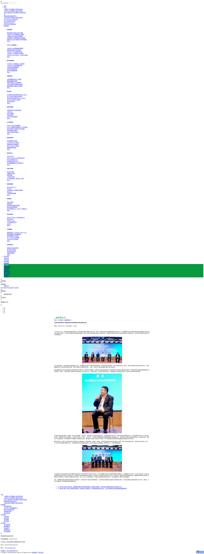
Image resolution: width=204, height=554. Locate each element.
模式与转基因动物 (10, 60)
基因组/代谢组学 (10, 106)
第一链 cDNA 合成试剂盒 (11, 19)
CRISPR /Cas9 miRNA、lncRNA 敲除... (17, 55)
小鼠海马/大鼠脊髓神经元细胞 (15, 34)
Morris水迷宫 (10, 172)
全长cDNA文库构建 (12, 239)
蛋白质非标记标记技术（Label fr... (16, 98)
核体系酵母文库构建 (12, 236)
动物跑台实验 (11, 173)
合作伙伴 (6, 258)
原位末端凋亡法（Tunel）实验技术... (17, 208)
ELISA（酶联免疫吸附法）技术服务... (17, 127)
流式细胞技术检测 (12, 141)
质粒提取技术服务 (12, 130)
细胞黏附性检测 (11, 147)
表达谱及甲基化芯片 (12, 161)
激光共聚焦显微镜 (12, 207)
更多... (9, 41)
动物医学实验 (9, 75)
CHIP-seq (9, 112)
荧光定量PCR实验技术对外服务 (16, 129)
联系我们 (6, 276)
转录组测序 (10, 115)
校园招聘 (6, 274)
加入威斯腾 (7, 273)
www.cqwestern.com (10, 547)
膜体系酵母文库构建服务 (14, 234)
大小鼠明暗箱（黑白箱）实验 (15, 178)
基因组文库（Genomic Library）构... (17, 232)
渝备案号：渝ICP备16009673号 (9, 550)
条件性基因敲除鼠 (12, 70)
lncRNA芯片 (10, 156)
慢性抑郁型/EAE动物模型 (14, 82)
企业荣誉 (6, 269)
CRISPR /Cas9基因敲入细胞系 (15, 53)
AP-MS (9, 224)
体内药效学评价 (10, 244)
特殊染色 (9, 203)
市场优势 (6, 259)
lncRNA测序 (10, 113)
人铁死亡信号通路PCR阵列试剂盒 (13, 11)
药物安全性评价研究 (12, 248)
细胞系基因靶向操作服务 (14, 50)
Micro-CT (9, 191)
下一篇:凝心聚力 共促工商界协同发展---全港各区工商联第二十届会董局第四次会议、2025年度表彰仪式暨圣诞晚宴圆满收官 (92, 488)
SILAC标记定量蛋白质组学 (14, 96)
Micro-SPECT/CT (11, 187)
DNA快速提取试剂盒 (10, 21)
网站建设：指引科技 (37, 552)
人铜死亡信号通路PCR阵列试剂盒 (13, 9)
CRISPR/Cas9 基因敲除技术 (14, 51)
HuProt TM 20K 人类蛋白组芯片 (16, 158)
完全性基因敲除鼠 (12, 69)
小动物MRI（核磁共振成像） (15, 190)
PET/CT (9, 188)
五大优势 (6, 263)
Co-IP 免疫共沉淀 (12, 222)
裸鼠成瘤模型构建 (12, 81)
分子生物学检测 (10, 122)
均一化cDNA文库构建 (13, 237)
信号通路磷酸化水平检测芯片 (15, 163)
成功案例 (6, 261)
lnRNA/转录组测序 (12, 116)
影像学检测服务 (10, 183)
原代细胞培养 (9, 29)
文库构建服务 (9, 229)
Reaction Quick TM (9, 22)
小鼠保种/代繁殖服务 (13, 67)
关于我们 (6, 264)
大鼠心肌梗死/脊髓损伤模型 (15, 84)
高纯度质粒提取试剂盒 (10, 16)
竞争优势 (6, 256)
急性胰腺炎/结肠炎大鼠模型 (15, 86)
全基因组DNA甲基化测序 (14, 110)
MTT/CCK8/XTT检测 (13, 146)
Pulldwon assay (11, 220)
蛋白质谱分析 (11, 101)
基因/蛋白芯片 (10, 152)
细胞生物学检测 (10, 137)
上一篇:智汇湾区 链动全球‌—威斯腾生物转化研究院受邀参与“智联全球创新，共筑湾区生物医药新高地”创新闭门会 (89, 486)
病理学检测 (9, 198)
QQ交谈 (4, 287)
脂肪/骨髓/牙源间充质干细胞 (15, 33)
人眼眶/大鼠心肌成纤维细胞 (15, 36)
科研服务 (6, 25)
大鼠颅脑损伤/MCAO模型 (14, 79)
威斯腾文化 (7, 268)
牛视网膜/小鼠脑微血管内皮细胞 (16, 38)
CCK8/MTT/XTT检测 (13, 142)
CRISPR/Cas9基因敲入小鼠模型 (16, 64)
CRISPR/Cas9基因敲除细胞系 (15, 48)
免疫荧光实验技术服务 (13, 205)
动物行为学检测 (10, 168)
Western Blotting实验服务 (14, 125)
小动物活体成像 (11, 193)
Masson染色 (10, 202)
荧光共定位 (10, 219)
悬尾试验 (9, 175)
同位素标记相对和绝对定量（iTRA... (17, 94)
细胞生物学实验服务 (12, 144)
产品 (5, 7)
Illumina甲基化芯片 (12, 159)
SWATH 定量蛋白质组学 (14, 99)
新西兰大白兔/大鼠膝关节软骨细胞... (17, 39)
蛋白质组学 (9, 91)
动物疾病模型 (11, 253)
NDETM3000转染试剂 (10, 24)
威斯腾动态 (7, 271)
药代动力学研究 (11, 249)
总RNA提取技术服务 (13, 132)
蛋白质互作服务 (10, 214)
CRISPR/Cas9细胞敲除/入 (11, 508)
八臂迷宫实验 (11, 177)
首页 (5, 6)
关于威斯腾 (7, 266)
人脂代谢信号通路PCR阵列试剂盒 (13, 17)
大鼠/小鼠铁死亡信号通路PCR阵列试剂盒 (15, 499)
